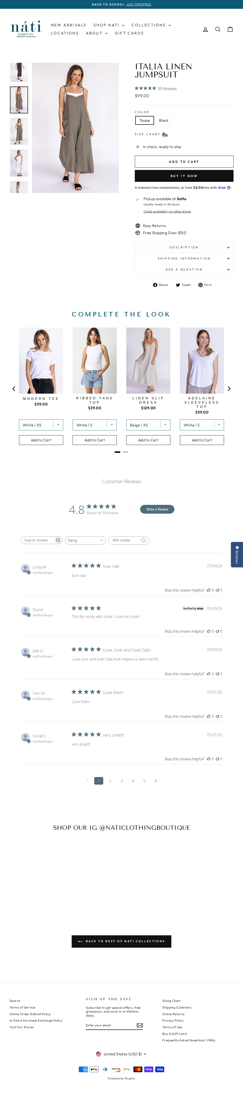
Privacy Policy (173, 1020)
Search (14, 1001)
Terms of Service (22, 1007)
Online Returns (173, 1014)
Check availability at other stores (167, 211)
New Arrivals (68, 25)
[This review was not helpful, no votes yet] (217, 590)
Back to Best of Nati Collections (124, 941)
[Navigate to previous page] (87, 781)
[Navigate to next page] (155, 781)
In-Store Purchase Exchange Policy (35, 1020)
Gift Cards (129, 33)
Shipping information (184, 258)
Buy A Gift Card (174, 1034)
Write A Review (157, 509)
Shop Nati (107, 25)
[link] (53, 872)
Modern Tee (41, 399)
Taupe (144, 120)
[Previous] (14, 388)
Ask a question (184, 269)
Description (184, 247)
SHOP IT (53, 872)
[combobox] (85, 540)
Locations (65, 33)
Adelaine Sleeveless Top (202, 402)
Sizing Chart (171, 1001)
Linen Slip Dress (148, 400)
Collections (149, 25)
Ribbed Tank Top (94, 400)
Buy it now (184, 176)
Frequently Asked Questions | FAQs (188, 1040)
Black (163, 120)
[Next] (229, 388)
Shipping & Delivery (177, 1007)
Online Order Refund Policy (30, 1014)
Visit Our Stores (21, 1027)
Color (142, 112)
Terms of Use (172, 1027)
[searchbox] (37, 540)
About (95, 33)
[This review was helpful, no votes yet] (208, 590)
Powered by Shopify (121, 1078)
